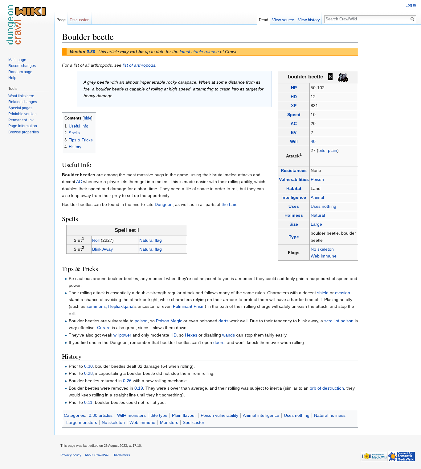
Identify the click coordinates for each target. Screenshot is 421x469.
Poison (317, 179)
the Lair (229, 204)
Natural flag (150, 240)
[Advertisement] (389, 123)
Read (263, 20)
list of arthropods (139, 65)
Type (294, 236)
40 (313, 141)
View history (309, 20)
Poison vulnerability (219, 415)
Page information (22, 126)
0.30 (91, 51)
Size (293, 224)
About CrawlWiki (97, 455)
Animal (317, 197)
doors (218, 342)
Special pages (20, 108)
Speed (293, 114)
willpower (122, 335)
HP (294, 87)
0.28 (88, 373)
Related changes (22, 102)
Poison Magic (169, 320)
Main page (17, 60)
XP (293, 105)
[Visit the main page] (27, 24)
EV (293, 132)
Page (61, 20)
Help (12, 78)
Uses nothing (323, 206)
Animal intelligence (261, 415)
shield (323, 292)
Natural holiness (329, 415)
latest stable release (199, 51)
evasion (342, 292)
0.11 (88, 402)
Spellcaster (193, 422)
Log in (411, 5)
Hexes (191, 335)
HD (294, 96)
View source (283, 20)
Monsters (169, 422)
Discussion (79, 20)
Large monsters (81, 422)
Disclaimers (121, 455)
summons (96, 306)
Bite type (158, 415)
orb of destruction (327, 388)
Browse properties (23, 132)
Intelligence (293, 197)
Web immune (324, 255)
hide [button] (87, 118)
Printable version (22, 114)
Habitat (293, 188)
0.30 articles (100, 415)
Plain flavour (184, 415)
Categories (74, 415)
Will (294, 141)
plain (332, 150)
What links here (21, 96)
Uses (293, 206)
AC (294, 123)
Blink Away (102, 249)
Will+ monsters (131, 415)
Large (316, 224)
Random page (20, 72)
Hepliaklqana (120, 306)
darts (223, 320)
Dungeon (164, 204)
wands (228, 335)
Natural (318, 215)
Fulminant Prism (189, 306)
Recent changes (22, 66)
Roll (96, 240)
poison (141, 320)
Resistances (294, 170)
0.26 (127, 380)
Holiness (293, 215)
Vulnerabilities (294, 179)
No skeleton (322, 249)
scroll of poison (339, 320)
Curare (104, 327)
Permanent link (21, 120)
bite (321, 150)
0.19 (138, 388)
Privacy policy (70, 455)
